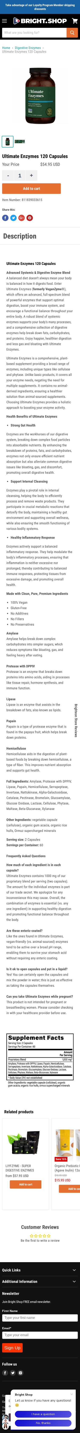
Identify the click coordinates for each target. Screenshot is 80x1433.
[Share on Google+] (21, 218)
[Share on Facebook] (5, 218)
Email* (6, 1328)
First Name (10, 1311)
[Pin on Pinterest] (29, 218)
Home (6, 48)
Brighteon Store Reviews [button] (76, 720)
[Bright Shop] (40, 21)
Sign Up (12, 1347)
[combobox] (34, 33)
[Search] (72, 33)
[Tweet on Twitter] (13, 218)
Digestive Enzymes (28, 48)
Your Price (10, 164)
